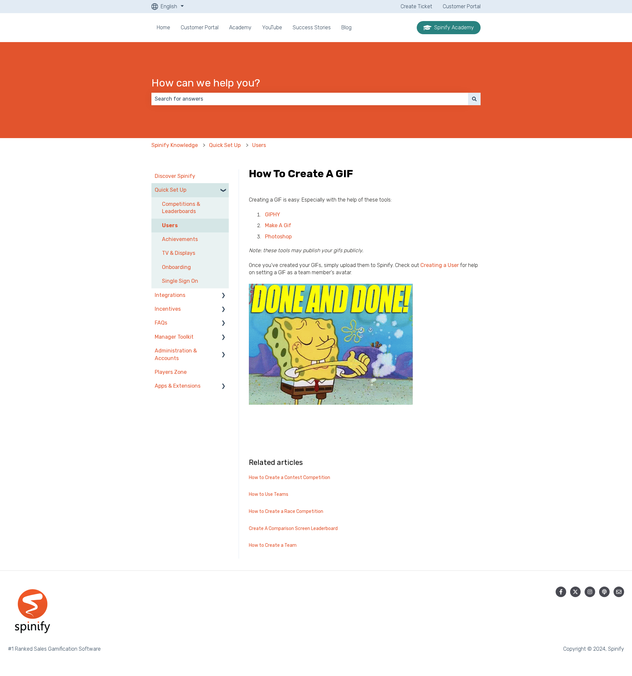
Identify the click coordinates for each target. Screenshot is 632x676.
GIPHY (272, 214)
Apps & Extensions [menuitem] (177, 386)
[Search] (474, 99)
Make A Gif (278, 225)
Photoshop (278, 236)
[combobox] (309, 99)
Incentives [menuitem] (168, 309)
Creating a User (439, 265)
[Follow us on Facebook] (561, 592)
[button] (223, 190)
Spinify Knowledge (174, 145)
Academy (240, 27)
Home (163, 27)
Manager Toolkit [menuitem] (174, 337)
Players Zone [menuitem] (171, 372)
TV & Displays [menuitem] (178, 253)
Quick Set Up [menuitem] (170, 190)
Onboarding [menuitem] (176, 267)
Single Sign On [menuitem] (180, 281)
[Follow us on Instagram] (590, 592)
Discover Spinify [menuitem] (175, 176)
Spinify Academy (454, 27)
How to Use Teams (268, 494)
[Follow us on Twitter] (575, 592)
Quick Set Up (225, 145)
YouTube (272, 27)
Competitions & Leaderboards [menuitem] (181, 207)
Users (259, 145)
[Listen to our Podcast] (604, 592)
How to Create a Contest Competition (289, 477)
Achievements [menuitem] (180, 239)
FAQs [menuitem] (161, 323)
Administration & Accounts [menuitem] (176, 354)
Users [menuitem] (170, 225)
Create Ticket (416, 6)
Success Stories (312, 27)
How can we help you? (205, 83)
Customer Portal (462, 6)
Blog (346, 27)
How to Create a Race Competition (286, 511)
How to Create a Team (273, 545)
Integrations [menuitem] (170, 295)
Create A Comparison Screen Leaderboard (293, 528)
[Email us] (619, 592)
